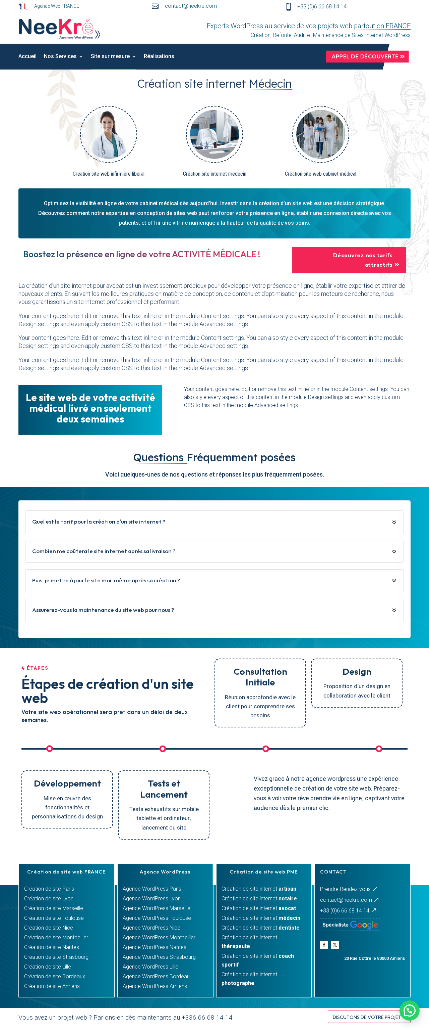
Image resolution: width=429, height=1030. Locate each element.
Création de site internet (259, 889)
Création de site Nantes (51, 947)
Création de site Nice (48, 928)
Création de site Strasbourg (56, 957)
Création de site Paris (49, 889)
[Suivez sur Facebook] (324, 945)
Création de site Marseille (53, 908)
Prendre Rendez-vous (345, 889)
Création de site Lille (47, 967)
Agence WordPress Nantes (154, 947)
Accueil (27, 56)
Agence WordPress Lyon (152, 898)
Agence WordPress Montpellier (159, 937)
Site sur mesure (110, 56)
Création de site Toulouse (54, 918)
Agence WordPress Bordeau (156, 976)
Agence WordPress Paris (152, 889)
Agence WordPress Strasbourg (159, 957)
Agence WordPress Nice (151, 928)
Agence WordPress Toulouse (157, 918)
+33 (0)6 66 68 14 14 (344, 910)
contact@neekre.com (346, 900)
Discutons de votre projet (367, 1017)
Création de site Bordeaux (54, 976)
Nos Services (60, 56)
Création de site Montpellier (56, 937)
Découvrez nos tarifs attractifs (363, 260)
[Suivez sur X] (335, 945)
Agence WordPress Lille (150, 967)
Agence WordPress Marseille (156, 908)
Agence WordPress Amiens (155, 986)
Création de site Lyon (48, 898)
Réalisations (159, 56)
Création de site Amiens (52, 986)
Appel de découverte (365, 56)
